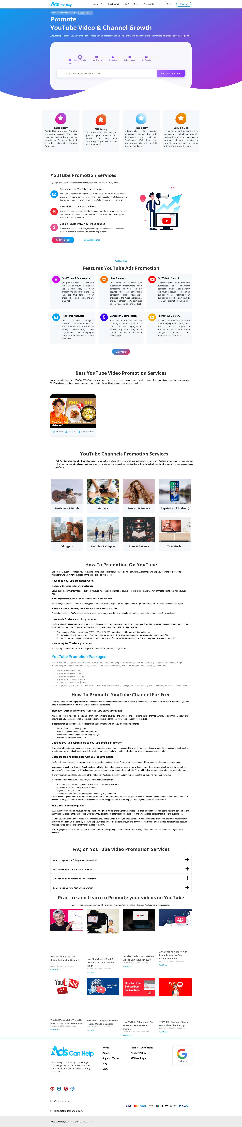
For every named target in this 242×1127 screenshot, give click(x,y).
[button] (170, 4)
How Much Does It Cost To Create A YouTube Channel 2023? (100, 962)
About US (97, 4)
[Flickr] (72, 1089)
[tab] (121, 859)
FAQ (127, 4)
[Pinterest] (66, 1089)
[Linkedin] (59, 1089)
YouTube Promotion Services (64, 12)
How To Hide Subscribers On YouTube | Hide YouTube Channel (138, 1025)
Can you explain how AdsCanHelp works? (73, 888)
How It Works (113, 4)
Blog (136, 4)
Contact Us (149, 4)
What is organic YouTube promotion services (75, 860)
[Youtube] (52, 1089)
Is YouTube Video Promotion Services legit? (74, 878)
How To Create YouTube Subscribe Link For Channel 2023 (64, 960)
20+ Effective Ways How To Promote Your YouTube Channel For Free (173, 955)
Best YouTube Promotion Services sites (72, 869)
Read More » (54, 970)
